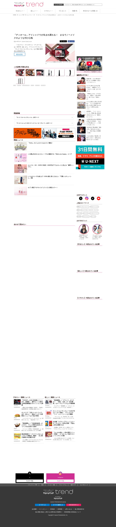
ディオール (19, 85)
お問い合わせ (68, 509)
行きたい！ (20, 11)
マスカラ (32, 85)
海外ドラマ (73, 484)
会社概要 (34, 509)
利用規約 (52, 509)
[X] (80, 198)
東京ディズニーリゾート (83, 206)
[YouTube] (98, 198)
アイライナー (37, 85)
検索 (73, 11)
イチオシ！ (48, 11)
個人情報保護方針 (79, 509)
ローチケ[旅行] (57, 505)
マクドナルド (86, 216)
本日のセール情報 (90, 11)
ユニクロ (86, 213)
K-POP (79, 216)
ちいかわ (80, 213)
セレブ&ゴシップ (84, 484)
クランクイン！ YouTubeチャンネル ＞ (93, 71)
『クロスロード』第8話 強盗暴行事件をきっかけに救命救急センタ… (79, 4)
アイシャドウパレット (26, 85)
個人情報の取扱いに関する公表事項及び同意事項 (48, 512)
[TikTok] (92, 198)
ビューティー (30, 15)
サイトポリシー (43, 509)
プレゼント (62, 11)
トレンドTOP (21, 15)
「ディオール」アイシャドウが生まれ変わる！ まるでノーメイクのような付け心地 (54, 15)
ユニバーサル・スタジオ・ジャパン (90, 210)
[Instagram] (86, 198)
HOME (14, 15)
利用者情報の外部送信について (72, 512)
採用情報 (60, 509)
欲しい (15, 85)
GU (78, 210)
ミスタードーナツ (94, 213)
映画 (42, 484)
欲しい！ (34, 11)
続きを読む (19, 54)
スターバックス (94, 206)
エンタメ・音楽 (51, 484)
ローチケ (41, 505)
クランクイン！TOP (32, 484)
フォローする (29, 480)
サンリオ (93, 216)
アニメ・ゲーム (62, 484)
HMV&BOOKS (73, 505)
